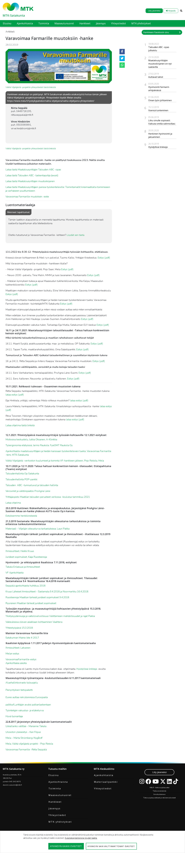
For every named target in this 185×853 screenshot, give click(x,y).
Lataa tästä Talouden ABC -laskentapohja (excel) (32, 175)
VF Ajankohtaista (14, 572)
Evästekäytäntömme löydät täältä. (81, 838)
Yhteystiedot (57, 815)
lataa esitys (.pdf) (15, 394)
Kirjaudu (172, 10)
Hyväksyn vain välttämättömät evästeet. (111, 846)
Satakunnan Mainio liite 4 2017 (22, 637)
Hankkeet (55, 801)
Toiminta (54, 788)
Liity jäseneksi (154, 10)
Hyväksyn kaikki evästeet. (66, 846)
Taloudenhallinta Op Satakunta (22, 473)
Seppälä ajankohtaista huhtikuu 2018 (26, 585)
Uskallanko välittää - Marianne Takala (26, 726)
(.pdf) (69, 303)
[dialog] (92, 842)
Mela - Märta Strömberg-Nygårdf (24, 738)
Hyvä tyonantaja (14, 716)
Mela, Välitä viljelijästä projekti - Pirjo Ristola (29, 743)
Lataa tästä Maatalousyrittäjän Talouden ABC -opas (33, 169)
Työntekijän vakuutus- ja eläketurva (25, 710)
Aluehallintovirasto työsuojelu (22, 682)
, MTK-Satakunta (20, 454)
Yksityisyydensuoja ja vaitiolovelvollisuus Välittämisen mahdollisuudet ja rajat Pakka (50, 616)
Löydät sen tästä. (76, 235)
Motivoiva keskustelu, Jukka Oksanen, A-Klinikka (31, 439)
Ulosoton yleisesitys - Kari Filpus (23, 732)
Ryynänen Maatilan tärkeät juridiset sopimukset (31, 603)
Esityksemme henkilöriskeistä (21, 515)
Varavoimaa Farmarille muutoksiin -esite (27, 196)
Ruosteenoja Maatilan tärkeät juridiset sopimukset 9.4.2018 (37, 597)
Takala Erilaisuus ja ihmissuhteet (23, 566)
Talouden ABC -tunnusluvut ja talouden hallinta (32, 485)
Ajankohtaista (58, 781)
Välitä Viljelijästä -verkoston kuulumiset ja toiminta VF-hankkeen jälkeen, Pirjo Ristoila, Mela (55, 460)
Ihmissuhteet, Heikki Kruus (20, 551)
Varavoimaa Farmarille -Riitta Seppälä (26, 749)
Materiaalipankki (106, 781)
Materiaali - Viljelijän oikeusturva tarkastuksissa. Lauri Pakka (37, 528)
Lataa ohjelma (13, 502)
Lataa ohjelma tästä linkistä (20, 425)
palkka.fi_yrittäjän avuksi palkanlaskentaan (28, 704)
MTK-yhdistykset (60, 821)
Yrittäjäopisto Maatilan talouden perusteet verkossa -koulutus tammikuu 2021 (48, 497)
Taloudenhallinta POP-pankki (21, 479)
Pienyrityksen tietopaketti (19, 690)
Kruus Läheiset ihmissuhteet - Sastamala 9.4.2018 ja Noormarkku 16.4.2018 (47, 591)
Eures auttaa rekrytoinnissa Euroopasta (27, 697)
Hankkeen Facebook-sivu (156, 32)
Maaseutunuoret (60, 795)
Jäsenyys (54, 808)
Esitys (63, 303)
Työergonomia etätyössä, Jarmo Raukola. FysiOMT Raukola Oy (39, 445)
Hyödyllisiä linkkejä (86, 669)
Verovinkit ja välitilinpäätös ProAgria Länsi (28, 491)
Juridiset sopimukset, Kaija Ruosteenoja (26, 557)
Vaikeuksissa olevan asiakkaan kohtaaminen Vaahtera (34, 622)
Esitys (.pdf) (104, 257)
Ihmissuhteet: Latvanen (18, 647)
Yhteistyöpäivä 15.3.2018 (19, 627)
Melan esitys (12, 653)
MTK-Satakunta (14, 15)
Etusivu (53, 775)
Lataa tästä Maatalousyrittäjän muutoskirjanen (30, 181)
